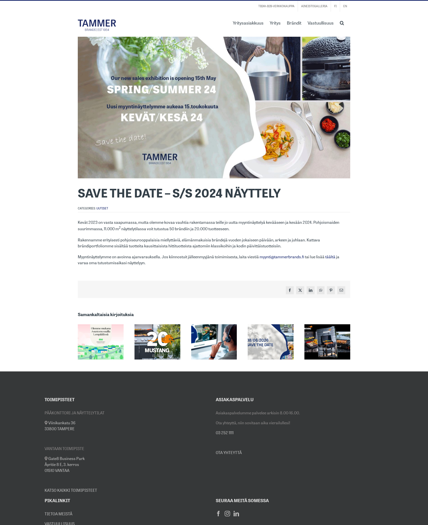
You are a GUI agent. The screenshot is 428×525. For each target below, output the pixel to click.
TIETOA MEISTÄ (58, 514)
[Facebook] (218, 513)
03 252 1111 (225, 432)
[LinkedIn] (236, 513)
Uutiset (102, 208)
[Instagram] (227, 513)
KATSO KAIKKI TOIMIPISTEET (71, 490)
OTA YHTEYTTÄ (229, 452)
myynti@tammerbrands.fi (282, 257)
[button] (342, 22)
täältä (330, 257)
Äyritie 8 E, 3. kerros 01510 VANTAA (65, 464)
